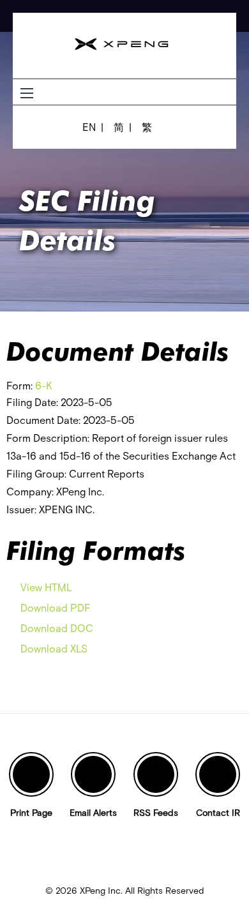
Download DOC (56, 628)
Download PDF (55, 608)
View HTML (46, 587)
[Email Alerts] (93, 774)
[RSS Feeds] (155, 774)
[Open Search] (26, 93)
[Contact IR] (217, 774)
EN (89, 127)
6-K (43, 385)
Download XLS (53, 648)
